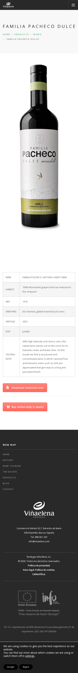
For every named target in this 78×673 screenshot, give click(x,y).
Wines (37, 34)
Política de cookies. (45, 569)
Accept (10, 666)
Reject (26, 666)
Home (6, 34)
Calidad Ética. (39, 574)
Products (21, 34)
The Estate (10, 472)
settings (29, 656)
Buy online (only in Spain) (28, 407)
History (8, 460)
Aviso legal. (29, 569)
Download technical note (27, 387)
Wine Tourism (12, 466)
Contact (8, 489)
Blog (6, 483)
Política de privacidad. (39, 565)
